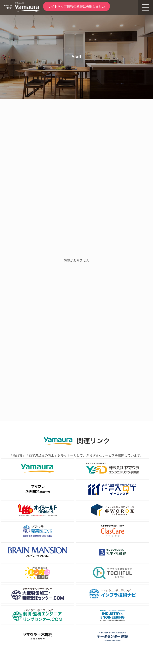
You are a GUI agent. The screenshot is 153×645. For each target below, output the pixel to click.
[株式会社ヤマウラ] (22, 11)
